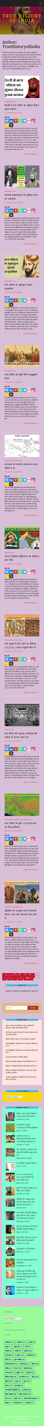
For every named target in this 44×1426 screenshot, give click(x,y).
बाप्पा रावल (9, 1372)
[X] (11, 125)
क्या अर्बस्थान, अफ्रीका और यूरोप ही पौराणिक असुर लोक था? (26, 1152)
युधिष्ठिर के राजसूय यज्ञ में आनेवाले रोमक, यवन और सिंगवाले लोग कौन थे (21, 914)
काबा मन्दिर (9, 1355)
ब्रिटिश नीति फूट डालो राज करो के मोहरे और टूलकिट (20, 1039)
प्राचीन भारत (18, 461)
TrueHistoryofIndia (13, 113)
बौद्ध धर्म (31, 1372)
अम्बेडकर (9, 1342)
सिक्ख (8, 1403)
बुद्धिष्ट (20, 1372)
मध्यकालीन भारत (10, 102)
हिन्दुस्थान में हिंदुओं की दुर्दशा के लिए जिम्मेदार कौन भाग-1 (21, 1066)
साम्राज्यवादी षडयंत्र (31, 1398)
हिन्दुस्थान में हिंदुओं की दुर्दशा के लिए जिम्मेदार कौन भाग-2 (21, 1061)
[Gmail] (29, 121)
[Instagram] (33, 121)
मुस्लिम (9, 1381)
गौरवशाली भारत (11, 1364)
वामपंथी (27, 1390)
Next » (28, 978)
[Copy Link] (7, 125)
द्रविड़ (8, 1368)
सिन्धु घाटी (18, 1403)
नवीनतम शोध (9, 461)
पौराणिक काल (18, 640)
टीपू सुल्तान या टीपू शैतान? (26, 1248)
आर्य (28, 1346)
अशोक (31, 1342)
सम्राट (17, 1398)
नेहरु (17, 1368)
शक (8, 1398)
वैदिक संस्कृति (10, 1394)
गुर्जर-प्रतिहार (19, 1359)
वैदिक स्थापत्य (25, 1394)
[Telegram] (24, 121)
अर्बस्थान (21, 1342)
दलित (35, 1364)
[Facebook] (7, 121)
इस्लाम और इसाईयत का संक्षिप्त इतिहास (17, 1057)
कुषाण (20, 1355)
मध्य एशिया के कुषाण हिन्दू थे (26, 1163)
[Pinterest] (16, 121)
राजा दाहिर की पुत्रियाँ (12, 1390)
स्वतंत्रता (29, 1403)
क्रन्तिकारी (31, 1355)
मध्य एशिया (24, 1377)
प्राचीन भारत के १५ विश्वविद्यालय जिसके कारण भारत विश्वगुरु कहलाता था (25, 1139)
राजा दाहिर (18, 1385)
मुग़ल (18, 1381)
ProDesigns (27, 1422)
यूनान (27, 1381)
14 (20, 978)
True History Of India (22, 18)
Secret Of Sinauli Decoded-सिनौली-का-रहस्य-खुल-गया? (25, 1177)
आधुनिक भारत (9, 553)
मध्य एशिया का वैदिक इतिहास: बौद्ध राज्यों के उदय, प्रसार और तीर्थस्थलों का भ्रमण (26, 1215)
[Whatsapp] (20, 121)
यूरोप (8, 1385)
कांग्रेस (28, 1351)
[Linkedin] (11, 121)
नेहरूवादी (28, 1368)
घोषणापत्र (24, 1364)
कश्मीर (18, 1351)
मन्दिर (35, 1377)
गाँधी (8, 1359)
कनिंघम (8, 1351)
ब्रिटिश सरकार (10, 1377)
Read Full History (31, 154)
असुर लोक (18, 1346)
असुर (8, 1346)
